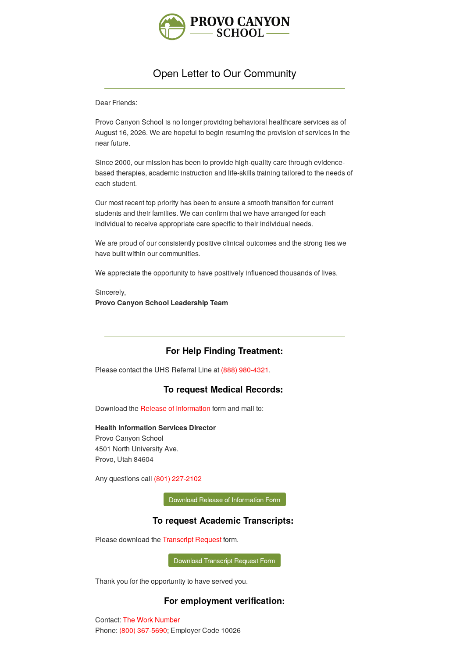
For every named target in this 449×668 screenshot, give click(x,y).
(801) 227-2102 (178, 478)
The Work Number (151, 619)
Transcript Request (192, 539)
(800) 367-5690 (143, 630)
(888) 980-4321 (245, 369)
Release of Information (175, 408)
